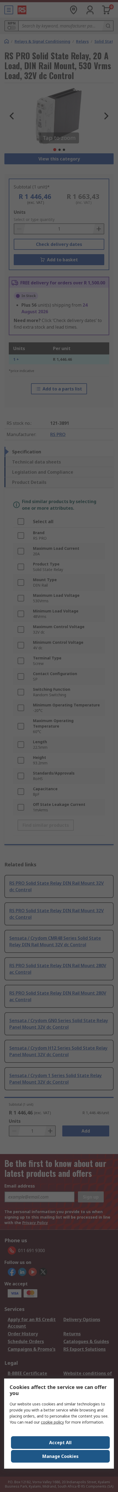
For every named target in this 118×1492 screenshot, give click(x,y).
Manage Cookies (60, 1456)
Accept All (60, 1443)
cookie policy (52, 1422)
